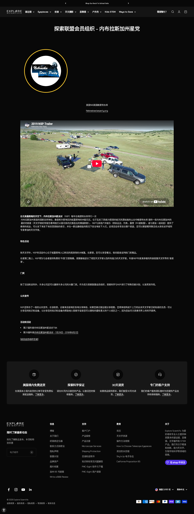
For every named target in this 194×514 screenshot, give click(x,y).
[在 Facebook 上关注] (9, 490)
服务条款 (20, 503)
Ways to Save (126, 11)
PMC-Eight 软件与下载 (92, 466)
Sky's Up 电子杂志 (125, 456)
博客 (52, 430)
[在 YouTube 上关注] (23, 490)
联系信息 (51, 503)
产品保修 (86, 436)
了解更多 (39, 394)
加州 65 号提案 (57, 471)
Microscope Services (91, 446)
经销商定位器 (56, 441)
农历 (119, 430)
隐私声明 (54, 451)
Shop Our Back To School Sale (97, 3)
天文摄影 (69, 11)
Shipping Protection (91, 451)
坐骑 (57, 11)
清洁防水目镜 (123, 451)
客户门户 (86, 430)
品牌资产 (54, 461)
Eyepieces (43, 11)
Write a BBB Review (59, 476)
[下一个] (128, 3)
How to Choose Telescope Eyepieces (134, 446)
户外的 (95, 11)
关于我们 (54, 436)
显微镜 (83, 11)
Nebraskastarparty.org (97, 110)
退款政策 (10, 503)
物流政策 (41, 503)
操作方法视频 (123, 441)
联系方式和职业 (57, 446)
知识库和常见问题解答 (92, 461)
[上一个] (65, 3)
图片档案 (54, 466)
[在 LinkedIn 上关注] (30, 490)
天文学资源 (122, 436)
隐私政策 (31, 503)
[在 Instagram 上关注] (16, 490)
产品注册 (86, 441)
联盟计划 (54, 456)
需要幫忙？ (162, 11)
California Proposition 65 (128, 461)
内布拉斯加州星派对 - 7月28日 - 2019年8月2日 (56, 332)
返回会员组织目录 (29, 339)
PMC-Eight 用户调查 (91, 471)
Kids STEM (110, 11)
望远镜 (28, 11)
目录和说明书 (88, 456)
